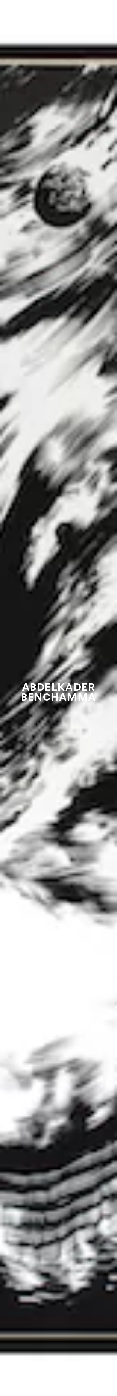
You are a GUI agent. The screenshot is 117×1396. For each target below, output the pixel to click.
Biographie (58, 1367)
